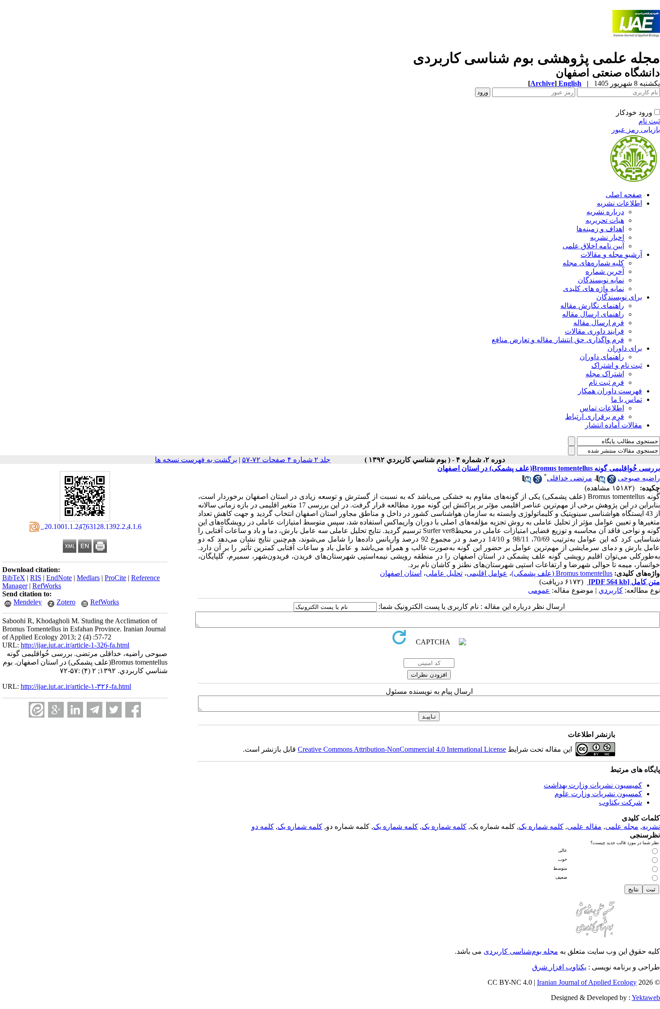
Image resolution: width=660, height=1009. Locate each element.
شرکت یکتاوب (620, 802)
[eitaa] (36, 710)
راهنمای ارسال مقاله (593, 314)
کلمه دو (262, 826)
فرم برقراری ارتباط (594, 416)
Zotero (66, 602)
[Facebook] (133, 710)
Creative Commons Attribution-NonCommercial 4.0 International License (402, 749)
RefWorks (46, 586)
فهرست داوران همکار (610, 391)
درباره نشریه (605, 212)
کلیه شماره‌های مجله (593, 263)
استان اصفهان (401, 573)
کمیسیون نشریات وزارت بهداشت (593, 785)
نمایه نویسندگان (601, 280)
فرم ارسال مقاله (598, 322)
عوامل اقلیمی (486, 573)
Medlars (88, 578)
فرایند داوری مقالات (594, 331)
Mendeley (27, 602)
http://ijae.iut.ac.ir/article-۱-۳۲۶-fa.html (76, 686)
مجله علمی (621, 826)
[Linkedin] (75, 710)
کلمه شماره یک (541, 826)
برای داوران (624, 348)
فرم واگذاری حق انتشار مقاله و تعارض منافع (558, 340)
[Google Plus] (56, 710)
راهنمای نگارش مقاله (592, 305)
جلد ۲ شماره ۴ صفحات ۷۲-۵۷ (286, 459)
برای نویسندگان (619, 297)
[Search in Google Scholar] (611, 481)
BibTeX (13, 578)
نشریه (651, 826)
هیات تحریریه (604, 220)
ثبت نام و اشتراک (616, 365)
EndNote (59, 578)
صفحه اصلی (624, 194)
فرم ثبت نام (606, 382)
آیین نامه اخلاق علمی (593, 246)
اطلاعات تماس (602, 408)
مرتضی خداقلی (569, 478)
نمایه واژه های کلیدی (593, 288)
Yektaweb (646, 997)
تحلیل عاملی (444, 573)
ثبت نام (649, 121)
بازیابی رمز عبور (636, 129)
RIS (35, 578)
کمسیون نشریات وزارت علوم (598, 794)
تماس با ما (626, 399)
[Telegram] (94, 710)
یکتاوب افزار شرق (559, 967)
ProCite (115, 578)
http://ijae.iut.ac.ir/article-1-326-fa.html (75, 645)
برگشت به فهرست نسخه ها (196, 459)
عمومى (539, 590)
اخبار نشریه (607, 237)
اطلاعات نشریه (619, 203)
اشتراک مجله (604, 374)
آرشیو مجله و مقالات (611, 254)
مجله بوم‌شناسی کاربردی (521, 951)
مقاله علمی (584, 826)
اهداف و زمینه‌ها (600, 229)
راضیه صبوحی (639, 478)
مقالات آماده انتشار (613, 425)
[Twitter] (114, 710)
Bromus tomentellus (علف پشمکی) (561, 573)
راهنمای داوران (602, 357)
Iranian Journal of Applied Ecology (587, 982)
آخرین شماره (604, 271)
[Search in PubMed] (600, 481)
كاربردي (610, 590)
